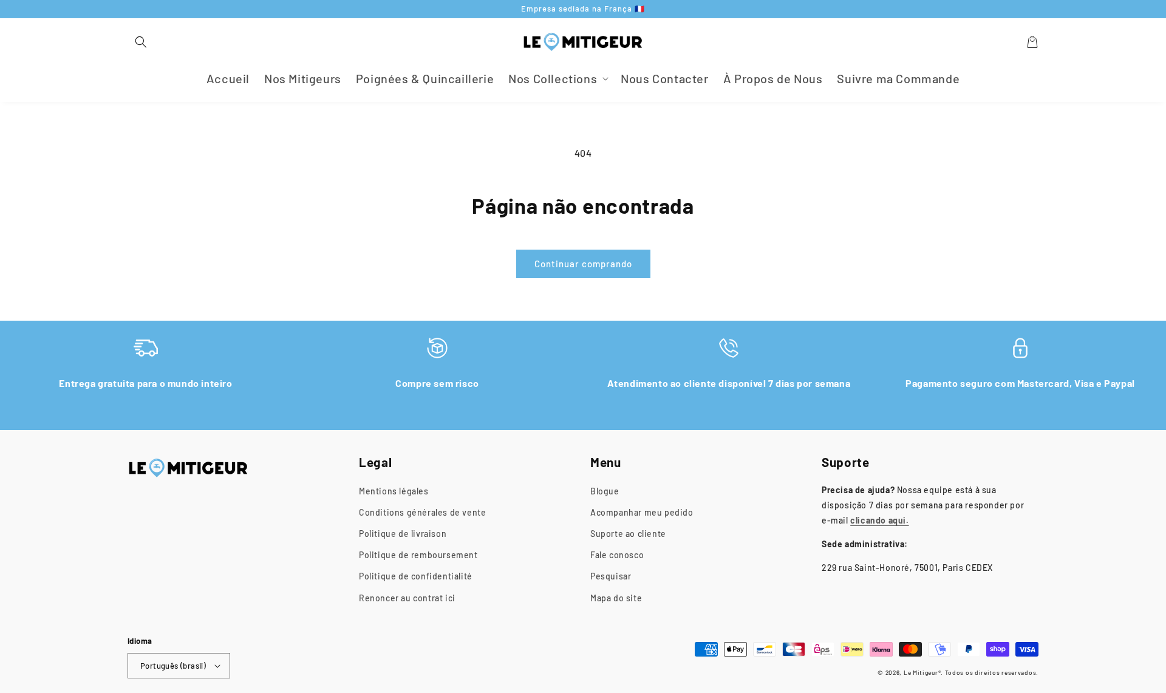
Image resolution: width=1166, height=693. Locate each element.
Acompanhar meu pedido (642, 512)
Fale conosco (617, 555)
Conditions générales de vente (422, 512)
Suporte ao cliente (628, 533)
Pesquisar (610, 576)
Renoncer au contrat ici (407, 598)
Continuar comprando (583, 263)
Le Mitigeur (921, 672)
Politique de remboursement (418, 555)
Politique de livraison (402, 533)
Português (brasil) (173, 666)
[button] (141, 42)
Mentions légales (394, 491)
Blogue (604, 491)
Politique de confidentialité (415, 576)
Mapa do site (616, 598)
